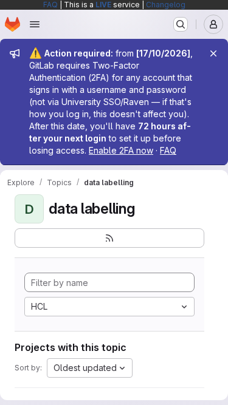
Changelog (165, 4)
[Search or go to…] (180, 24)
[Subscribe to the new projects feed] (109, 238)
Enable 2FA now (121, 150)
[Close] (213, 53)
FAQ (50, 4)
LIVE (103, 4)
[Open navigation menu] (34, 24)
